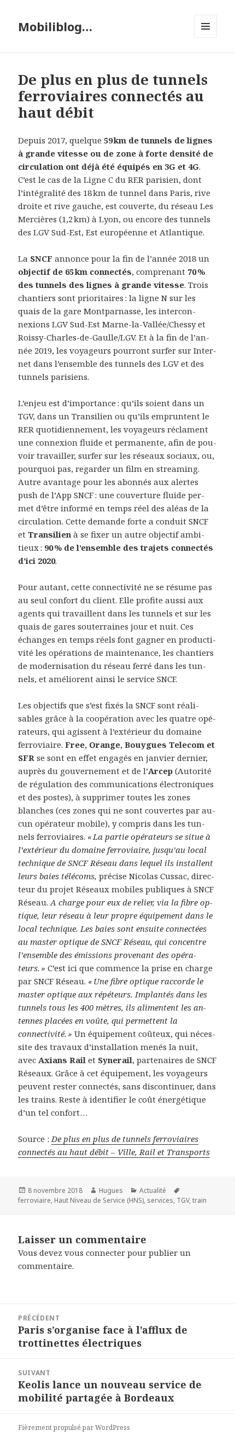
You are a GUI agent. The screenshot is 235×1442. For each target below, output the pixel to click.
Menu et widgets (206, 37)
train (199, 1200)
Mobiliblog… (55, 26)
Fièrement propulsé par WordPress (74, 1427)
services (160, 1200)
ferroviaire (34, 1200)
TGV (183, 1200)
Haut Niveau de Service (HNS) (99, 1200)
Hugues (111, 1190)
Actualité (152, 1190)
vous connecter (94, 1252)
